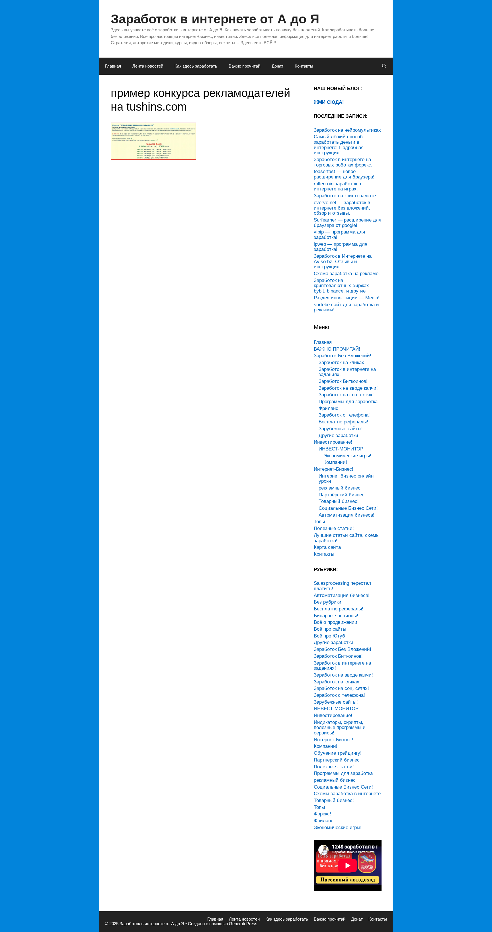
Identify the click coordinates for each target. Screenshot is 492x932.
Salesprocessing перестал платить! (342, 585)
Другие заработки (338, 435)
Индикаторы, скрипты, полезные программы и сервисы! (340, 728)
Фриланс (328, 408)
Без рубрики (327, 602)
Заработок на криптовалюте (345, 195)
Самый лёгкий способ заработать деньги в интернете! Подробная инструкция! (339, 144)
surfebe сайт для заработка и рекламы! (346, 307)
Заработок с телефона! (344, 415)
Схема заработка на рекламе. (347, 273)
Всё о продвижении (335, 622)
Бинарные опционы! (336, 615)
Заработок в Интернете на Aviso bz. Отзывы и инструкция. (343, 261)
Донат (277, 66)
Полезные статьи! (334, 528)
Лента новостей (147, 66)
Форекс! (322, 814)
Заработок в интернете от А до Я (215, 19)
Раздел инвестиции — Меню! (347, 297)
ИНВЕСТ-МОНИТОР (341, 449)
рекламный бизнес (339, 488)
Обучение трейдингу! (338, 753)
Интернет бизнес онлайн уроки (346, 478)
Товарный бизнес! (339, 501)
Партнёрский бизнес (341, 495)
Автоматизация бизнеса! (346, 515)
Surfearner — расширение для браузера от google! (347, 222)
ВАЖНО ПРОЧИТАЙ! (337, 349)
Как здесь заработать (196, 66)
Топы (319, 521)
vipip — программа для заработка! (339, 234)
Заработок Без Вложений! (342, 355)
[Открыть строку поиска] (384, 66)
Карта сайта (327, 547)
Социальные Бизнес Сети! (348, 508)
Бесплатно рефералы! (343, 422)
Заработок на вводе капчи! (348, 388)
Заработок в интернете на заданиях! (347, 372)
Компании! (335, 462)
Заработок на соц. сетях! (346, 394)
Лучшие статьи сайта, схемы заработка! (347, 538)
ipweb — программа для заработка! (340, 246)
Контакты (304, 66)
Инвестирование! (333, 442)
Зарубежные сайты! (341, 428)
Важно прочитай (244, 66)
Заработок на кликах (341, 362)
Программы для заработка (348, 401)
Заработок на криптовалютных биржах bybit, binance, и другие (341, 286)
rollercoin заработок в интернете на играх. (337, 186)
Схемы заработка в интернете (347, 793)
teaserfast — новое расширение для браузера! (344, 174)
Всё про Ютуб (329, 636)
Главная (113, 66)
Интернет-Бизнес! (333, 469)
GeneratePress (243, 923)
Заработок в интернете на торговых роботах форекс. (343, 162)
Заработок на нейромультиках (347, 130)
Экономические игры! (347, 455)
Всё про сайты (330, 629)
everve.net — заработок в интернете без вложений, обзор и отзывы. (342, 208)
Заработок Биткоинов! (343, 381)
